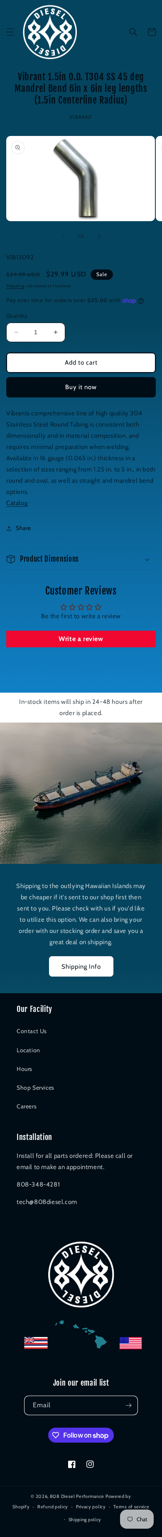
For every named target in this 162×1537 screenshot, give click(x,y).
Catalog (16, 503)
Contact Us (32, 1031)
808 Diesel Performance (77, 1496)
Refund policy (52, 1507)
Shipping (15, 286)
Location (28, 1050)
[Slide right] (99, 236)
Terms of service (131, 1507)
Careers (27, 1106)
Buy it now (81, 387)
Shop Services (35, 1087)
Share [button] (23, 528)
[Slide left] (63, 236)
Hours (24, 1069)
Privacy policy (91, 1507)
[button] (10, 32)
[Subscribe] (128, 1405)
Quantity (16, 315)
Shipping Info (81, 966)
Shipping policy (85, 1519)
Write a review (81, 639)
